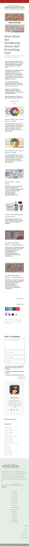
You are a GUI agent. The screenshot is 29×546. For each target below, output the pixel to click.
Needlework (19, 55)
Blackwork (10, 319)
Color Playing (18, 319)
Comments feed (24, 534)
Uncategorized (8, 452)
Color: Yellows (8, 439)
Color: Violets (8, 438)
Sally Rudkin (8, 57)
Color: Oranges (9, 432)
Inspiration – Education (11, 443)
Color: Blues (8, 426)
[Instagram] (14, 309)
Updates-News (8, 454)
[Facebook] (6, 309)
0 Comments (16, 57)
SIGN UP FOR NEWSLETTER (7, 484)
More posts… (20, 298)
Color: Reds (7, 434)
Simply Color (8, 450)
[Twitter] (10, 309)
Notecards (7, 449)
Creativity (7, 321)
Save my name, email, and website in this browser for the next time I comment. (14, 368)
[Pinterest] (18, 309)
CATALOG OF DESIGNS (11, 86)
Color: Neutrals (9, 430)
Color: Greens (8, 428)
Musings (6, 445)
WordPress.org (24, 537)
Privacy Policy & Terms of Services (22, 545)
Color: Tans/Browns (10, 436)
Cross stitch (13, 321)
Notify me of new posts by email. (15, 375)
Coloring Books (9, 441)
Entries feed (24, 531)
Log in (26, 529)
